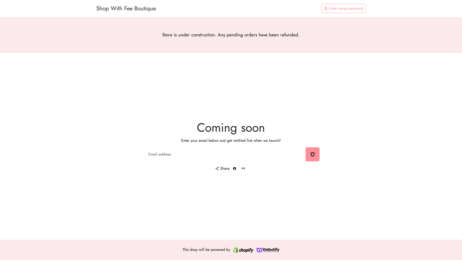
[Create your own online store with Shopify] (243, 250)
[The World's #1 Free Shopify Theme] (268, 250)
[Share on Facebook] (234, 168)
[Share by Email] (243, 168)
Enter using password (343, 8)
